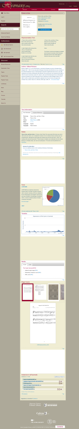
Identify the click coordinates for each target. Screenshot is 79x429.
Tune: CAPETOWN (42, 19)
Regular (47, 64)
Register (75, 6)
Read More (24, 142)
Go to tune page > (25, 201)
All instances (24, 394)
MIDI (44, 25)
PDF (46, 24)
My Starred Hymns (8, 44)
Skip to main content (4, 0)
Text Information (26, 112)
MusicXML (49, 24)
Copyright (26, 427)
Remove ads (61, 3)
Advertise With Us (41, 427)
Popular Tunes (4, 79)
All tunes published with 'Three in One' (30, 211)
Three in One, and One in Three (31, 150)
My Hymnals (7, 52)
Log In (2, 17)
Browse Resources (5, 64)
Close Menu (6, 13)
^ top (63, 64)
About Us (3, 103)
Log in (70, 6)
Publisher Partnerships (50, 427)
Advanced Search (5, 33)
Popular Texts (4, 76)
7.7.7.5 (31, 121)
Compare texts (36, 64)
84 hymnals (45, 21)
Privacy (29, 427)
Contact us (35, 398)
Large (51, 64)
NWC (39, 272)
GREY (23, 205)
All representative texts (27, 64)
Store (43, 9)
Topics (2, 72)
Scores (24, 264)
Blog (2, 91)
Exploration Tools (5, 68)
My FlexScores (7, 48)
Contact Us (34, 427)
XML (32, 274)
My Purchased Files (8, 56)
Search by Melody (5, 37)
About (21, 427)
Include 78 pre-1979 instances (28, 391)
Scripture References (37, 112)
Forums (3, 95)
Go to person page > (55, 79)
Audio (30, 264)
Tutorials (3, 99)
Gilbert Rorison (33, 120)
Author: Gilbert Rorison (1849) (44, 18)
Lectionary (3, 83)
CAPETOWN (24, 186)
